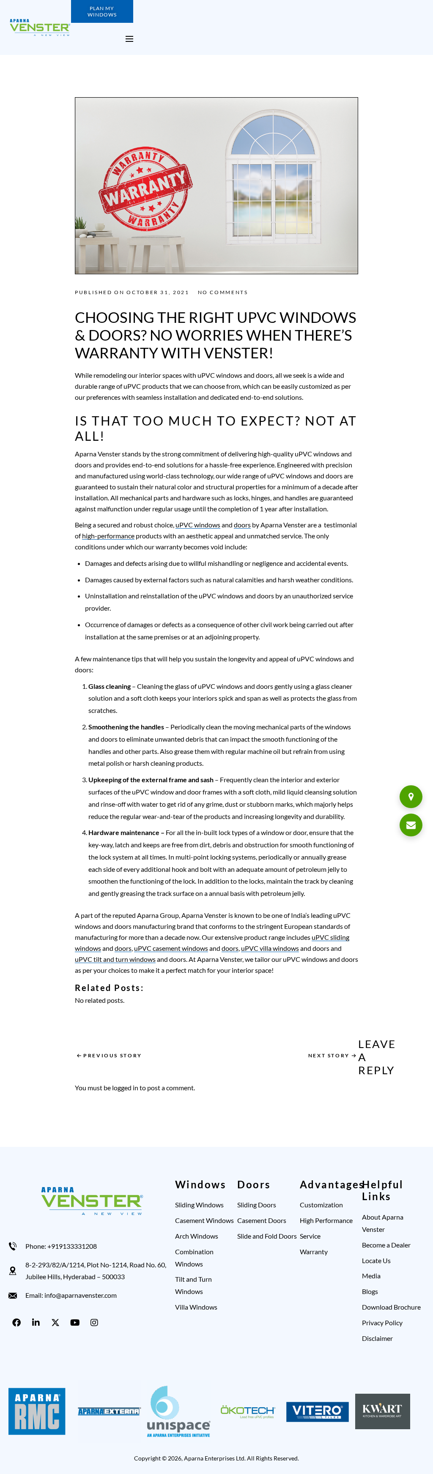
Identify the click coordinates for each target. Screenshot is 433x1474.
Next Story (329, 1055)
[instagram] (96, 1322)
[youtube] (76, 1322)
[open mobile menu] (129, 38)
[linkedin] (37, 1322)
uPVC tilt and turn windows (115, 959)
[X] (57, 1322)
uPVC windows (197, 525)
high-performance (108, 536)
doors (242, 525)
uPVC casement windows (171, 948)
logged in (125, 1088)
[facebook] (18, 1322)
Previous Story (112, 1055)
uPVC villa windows (270, 948)
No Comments (223, 292)
